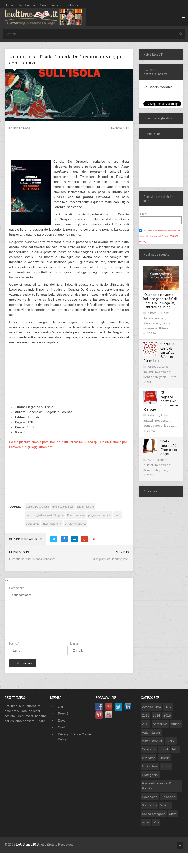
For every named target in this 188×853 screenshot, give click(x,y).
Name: (14, 643)
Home (9, 5)
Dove (42, 5)
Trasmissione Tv (52, 523)
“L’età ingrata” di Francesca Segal (169, 447)
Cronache (149, 749)
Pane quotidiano (76, 515)
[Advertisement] (69, 148)
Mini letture (150, 766)
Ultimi (163, 328)
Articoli (153, 313)
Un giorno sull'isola (75, 523)
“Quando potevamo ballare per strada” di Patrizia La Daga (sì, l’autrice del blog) (160, 300)
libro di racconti (85, 506)
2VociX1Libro (151, 707)
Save (99, 539)
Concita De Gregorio (37, 506)
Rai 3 (117, 515)
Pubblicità (71, 5)
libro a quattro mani (62, 506)
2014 (156, 715)
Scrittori (165, 805)
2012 (168, 707)
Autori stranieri (159, 460)
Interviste (148, 758)
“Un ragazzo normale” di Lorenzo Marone (160, 400)
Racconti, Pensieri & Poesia (156, 785)
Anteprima (160, 724)
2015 (167, 715)
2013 (145, 715)
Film (175, 749)
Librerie (164, 758)
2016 (145, 724)
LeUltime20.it (27, 844)
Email (144, 214)
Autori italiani (151, 732)
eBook (164, 749)
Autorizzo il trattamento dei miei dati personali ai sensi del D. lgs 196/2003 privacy (159, 236)
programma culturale (99, 515)
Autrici (160, 318)
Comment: (16, 588)
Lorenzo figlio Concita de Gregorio (45, 515)
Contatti (55, 5)
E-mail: (75, 643)
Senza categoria (155, 377)
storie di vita (32, 523)
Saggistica (149, 805)
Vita (156, 822)
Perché (30, 5)
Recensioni (151, 323)
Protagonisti (150, 775)
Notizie (166, 766)
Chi (19, 5)
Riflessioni (168, 797)
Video (146, 822)
